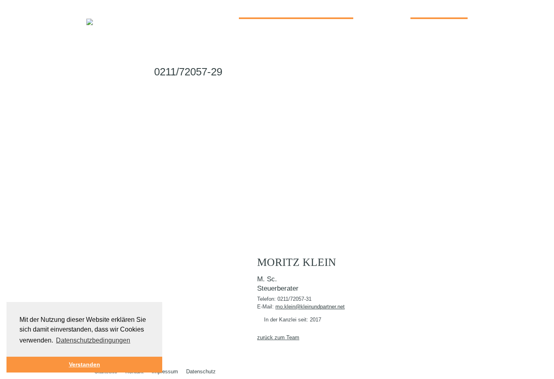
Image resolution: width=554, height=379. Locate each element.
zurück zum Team (278, 337)
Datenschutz (201, 371)
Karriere (432, 8)
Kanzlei (258, 8)
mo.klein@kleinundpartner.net (310, 307)
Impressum (165, 371)
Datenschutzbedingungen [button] (93, 340)
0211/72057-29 (186, 71)
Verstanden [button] (84, 364)
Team (367, 9)
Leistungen (321, 8)
